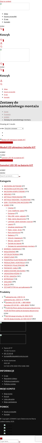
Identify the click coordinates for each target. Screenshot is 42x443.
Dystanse (11, 213)
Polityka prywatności (11, 381)
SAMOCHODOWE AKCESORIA (14, 271)
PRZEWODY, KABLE (11, 268)
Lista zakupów (9, 399)
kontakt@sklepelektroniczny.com (16, 356)
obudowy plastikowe (15, 227)
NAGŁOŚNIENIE (9, 252)
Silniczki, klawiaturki (15, 238)
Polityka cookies (10, 384)
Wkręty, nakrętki (14, 241)
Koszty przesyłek (10, 17)
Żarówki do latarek (14, 243)
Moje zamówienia (10, 402)
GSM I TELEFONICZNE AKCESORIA (16, 202)
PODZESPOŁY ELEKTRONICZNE (15, 260)
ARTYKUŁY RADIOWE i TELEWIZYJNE (17, 200)
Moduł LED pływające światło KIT (18, 147)
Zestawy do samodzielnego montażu (21, 246)
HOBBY (6, 205)
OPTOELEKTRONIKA (11, 254)
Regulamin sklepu (10, 378)
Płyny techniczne (14, 232)
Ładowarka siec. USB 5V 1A (13, 300)
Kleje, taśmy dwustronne (17, 219)
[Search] (1, 47)
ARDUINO (7, 194)
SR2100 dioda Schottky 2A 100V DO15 (17, 319)
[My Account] (1, 44)
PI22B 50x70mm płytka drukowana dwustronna (21, 311)
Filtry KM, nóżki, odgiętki (17, 216)
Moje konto (8, 394)
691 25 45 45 (8, 353)
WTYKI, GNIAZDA (10, 276)
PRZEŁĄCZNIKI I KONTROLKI (14, 263)
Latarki (10, 224)
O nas (6, 19)
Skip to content (5, 1)
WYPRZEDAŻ (8, 279)
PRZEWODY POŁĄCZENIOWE (14, 265)
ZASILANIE (8, 282)
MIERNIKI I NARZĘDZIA (12, 249)
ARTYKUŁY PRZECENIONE (13, 197)
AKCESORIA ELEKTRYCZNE (13, 189)
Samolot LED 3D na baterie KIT (16, 165)
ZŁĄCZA (7, 284)
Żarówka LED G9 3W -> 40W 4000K (16, 305)
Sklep (6, 14)
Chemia (10, 208)
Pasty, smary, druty (15, 230)
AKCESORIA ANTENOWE (13, 186)
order (2, 128)
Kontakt (7, 22)
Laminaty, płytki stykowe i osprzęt (20, 222)
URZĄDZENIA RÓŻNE (11, 273)
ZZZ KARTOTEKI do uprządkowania (17, 287)
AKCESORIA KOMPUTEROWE (14, 191)
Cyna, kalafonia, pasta (16, 211)
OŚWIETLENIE (9, 257)
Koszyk (6, 396)
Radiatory (11, 235)
